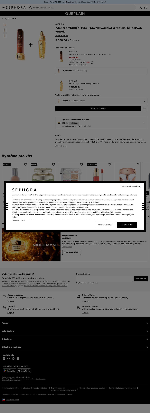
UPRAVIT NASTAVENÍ (106, 225)
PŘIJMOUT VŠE (127, 225)
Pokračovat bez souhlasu (130, 186)
